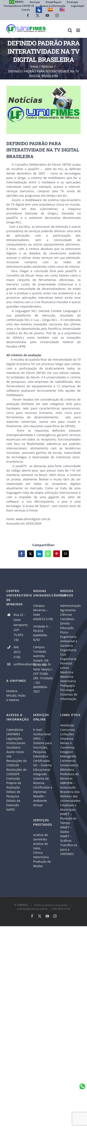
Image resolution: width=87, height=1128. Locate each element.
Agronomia (68, 610)
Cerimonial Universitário (69, 763)
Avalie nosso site (15, 754)
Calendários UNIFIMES (14, 732)
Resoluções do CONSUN (16, 763)
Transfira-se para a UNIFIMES (68, 849)
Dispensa (66, 739)
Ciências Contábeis (67, 616)
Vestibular (67, 725)
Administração (70, 606)
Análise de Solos (40, 846)
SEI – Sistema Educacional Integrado (42, 769)
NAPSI (11, 809)
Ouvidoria (13, 747)
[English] (62, 9)
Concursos (67, 730)
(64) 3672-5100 (17, 652)
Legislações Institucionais (15, 741)
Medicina (66, 672)
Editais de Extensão (13, 803)
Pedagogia (67, 685)
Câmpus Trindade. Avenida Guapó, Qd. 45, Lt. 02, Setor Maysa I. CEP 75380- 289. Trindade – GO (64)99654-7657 (43, 669)
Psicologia (67, 690)
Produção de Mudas (42, 863)
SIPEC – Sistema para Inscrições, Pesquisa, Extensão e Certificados (42, 750)
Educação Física (67, 630)
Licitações (67, 734)
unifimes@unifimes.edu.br (20, 664)
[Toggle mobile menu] (78, 30)
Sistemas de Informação (68, 696)
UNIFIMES (23, 905)
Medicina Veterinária (68, 679)
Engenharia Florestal (68, 661)
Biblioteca (67, 770)
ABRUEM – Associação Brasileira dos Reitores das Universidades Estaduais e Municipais (70, 796)
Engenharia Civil (68, 652)
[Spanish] (51, 9)
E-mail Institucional (42, 732)
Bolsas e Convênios (67, 745)
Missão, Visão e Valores (15, 697)
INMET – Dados (66, 829)
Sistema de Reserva (41, 780)
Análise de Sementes (40, 837)
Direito (65, 623)
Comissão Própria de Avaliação (13, 782)
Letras (64, 668)
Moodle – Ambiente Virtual (40, 800)
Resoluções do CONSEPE (16, 772)
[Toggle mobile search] (70, 30)
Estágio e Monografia (68, 754)
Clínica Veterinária (41, 855)
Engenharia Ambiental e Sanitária (68, 641)
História (11, 691)
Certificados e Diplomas (42, 789)
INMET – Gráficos (66, 838)
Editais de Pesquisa (13, 794)
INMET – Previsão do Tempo (68, 818)
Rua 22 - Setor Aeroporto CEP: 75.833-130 (20, 627)
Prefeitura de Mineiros (69, 776)
